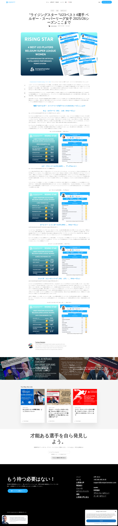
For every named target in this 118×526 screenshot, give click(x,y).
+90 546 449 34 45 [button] (100, 479)
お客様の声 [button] (80, 482)
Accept (101, 520)
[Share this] (24, 85)
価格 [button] (77, 494)
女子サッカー (63, 10)
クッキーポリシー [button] (100, 496)
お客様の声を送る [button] (82, 497)
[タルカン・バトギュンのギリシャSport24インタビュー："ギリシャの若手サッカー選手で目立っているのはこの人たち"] (88, 368)
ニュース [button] (79, 488)
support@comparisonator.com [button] (105, 482)
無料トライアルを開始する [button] (17, 491)
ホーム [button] (78, 479)
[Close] (26, 515)
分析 (57, 10)
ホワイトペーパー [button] (82, 491)
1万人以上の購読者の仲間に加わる (59, 457)
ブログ (52, 10)
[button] (115, 511)
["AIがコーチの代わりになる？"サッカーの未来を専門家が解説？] (29, 368)
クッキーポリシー (97, 523)
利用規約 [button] (97, 490)
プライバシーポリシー (104, 523)
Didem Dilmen (51, 421)
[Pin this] (24, 96)
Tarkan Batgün (54, 26)
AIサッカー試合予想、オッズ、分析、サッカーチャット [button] (85, 502)
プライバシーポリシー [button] (101, 493)
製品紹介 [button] (79, 485)
